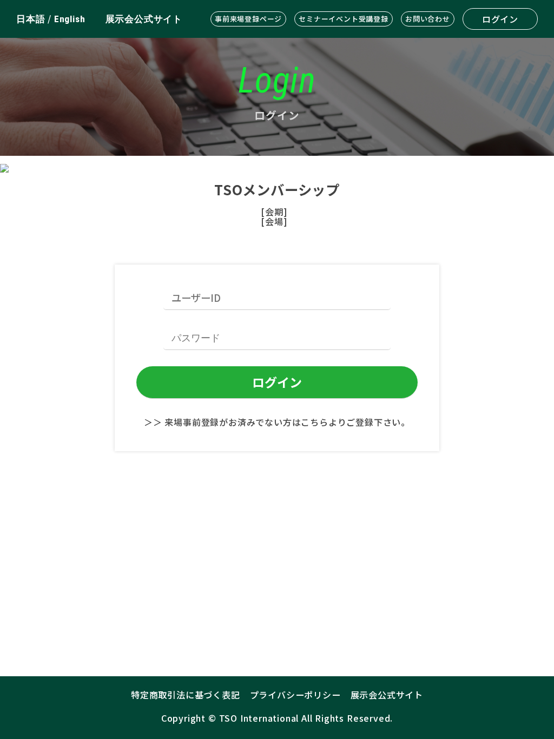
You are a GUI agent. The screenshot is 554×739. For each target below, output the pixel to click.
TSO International (259, 717)
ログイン (500, 18)
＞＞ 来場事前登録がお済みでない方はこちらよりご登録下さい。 (277, 421)
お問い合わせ (427, 19)
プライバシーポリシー (295, 694)
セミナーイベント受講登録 (343, 19)
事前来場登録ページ (248, 19)
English (69, 19)
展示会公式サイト (143, 19)
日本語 (30, 19)
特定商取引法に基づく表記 (185, 694)
